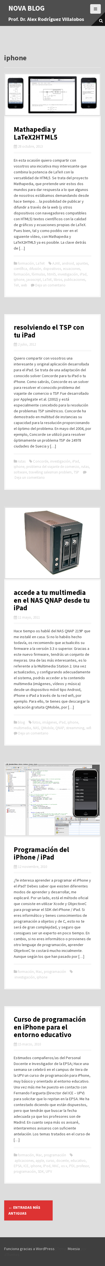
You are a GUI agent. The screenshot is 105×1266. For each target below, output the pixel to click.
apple (40, 1160)
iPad (83, 274)
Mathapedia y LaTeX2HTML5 (35, 133)
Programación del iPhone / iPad (41, 853)
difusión (35, 268)
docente (62, 1160)
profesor (82, 1166)
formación (26, 263)
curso (50, 1160)
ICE (26, 1166)
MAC (55, 1166)
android (68, 263)
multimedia (22, 728)
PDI (71, 1166)
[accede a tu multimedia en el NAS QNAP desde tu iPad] (52, 542)
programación (55, 971)
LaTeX (40, 263)
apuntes (82, 263)
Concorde (40, 461)
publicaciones (74, 279)
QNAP (59, 728)
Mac (39, 971)
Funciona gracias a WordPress (29, 1248)
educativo (78, 1160)
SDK (41, 1171)
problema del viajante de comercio (52, 466)
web (24, 285)
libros (58, 279)
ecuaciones (71, 268)
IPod (46, 1166)
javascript (33, 279)
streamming (75, 728)
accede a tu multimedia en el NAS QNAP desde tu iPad (52, 600)
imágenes (49, 722)
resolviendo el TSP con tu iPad (49, 331)
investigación (68, 274)
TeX (16, 285)
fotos (36, 722)
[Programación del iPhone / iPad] (52, 798)
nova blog (26, 8)
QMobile (47, 728)
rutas (21, 461)
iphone (19, 279)
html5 (51, 274)
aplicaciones (24, 1160)
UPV (49, 1171)
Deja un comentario (50, 285)
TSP (76, 472)
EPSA (18, 1166)
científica (20, 268)
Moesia (74, 1248)
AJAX (56, 263)
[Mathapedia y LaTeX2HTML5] (52, 94)
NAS (36, 728)
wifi (88, 728)
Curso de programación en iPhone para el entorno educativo (50, 1027)
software (20, 472)
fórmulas (38, 274)
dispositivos (52, 268)
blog (21, 722)
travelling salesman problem (50, 472)
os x (64, 1166)
